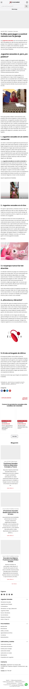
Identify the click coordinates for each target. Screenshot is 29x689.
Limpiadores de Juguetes (7, 657)
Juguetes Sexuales (5, 383)
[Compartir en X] (4, 391)
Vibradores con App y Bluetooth (9, 608)
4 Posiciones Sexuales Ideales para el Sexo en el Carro (10, 512)
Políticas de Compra (20, 681)
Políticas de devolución (8, 681)
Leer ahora (10, 488)
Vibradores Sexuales (6, 602)
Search (7, 680)
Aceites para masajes (6, 648)
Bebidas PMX (4, 626)
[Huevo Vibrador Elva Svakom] (14, 261)
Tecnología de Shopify (14, 686)
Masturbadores (4, 637)
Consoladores (4, 606)
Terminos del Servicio (12, 683)
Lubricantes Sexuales (6, 644)
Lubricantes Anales (5, 650)
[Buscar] (26, 6)
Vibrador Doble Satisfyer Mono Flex (23, 426)
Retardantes (4, 628)
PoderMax (4, 429)
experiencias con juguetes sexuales (16, 382)
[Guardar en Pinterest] (10, 391)
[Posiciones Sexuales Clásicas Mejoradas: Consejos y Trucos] (10, 452)
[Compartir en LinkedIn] (7, 391)
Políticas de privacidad (16, 680)
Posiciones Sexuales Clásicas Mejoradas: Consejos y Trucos (11, 465)
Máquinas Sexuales (5, 617)
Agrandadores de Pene (6, 633)
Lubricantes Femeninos (6, 646)
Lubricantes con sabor (6, 653)
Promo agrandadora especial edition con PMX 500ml (7, 427)
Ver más (14, 436)
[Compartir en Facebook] (2, 391)
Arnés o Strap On (5, 619)
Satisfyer (19, 428)
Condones (3, 635)
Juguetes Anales (5, 610)
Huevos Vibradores (5, 613)
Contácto (20, 683)
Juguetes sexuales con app (17, 383)
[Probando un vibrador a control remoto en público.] (14, 190)
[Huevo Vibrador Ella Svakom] (14, 348)
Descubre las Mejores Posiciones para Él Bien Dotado (10, 560)
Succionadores (4, 615)
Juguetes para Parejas (6, 604)
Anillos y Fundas (5, 630)
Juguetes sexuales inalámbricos (8, 384)
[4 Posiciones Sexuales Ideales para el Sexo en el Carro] (10, 500)
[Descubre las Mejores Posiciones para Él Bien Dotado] (10, 547)
